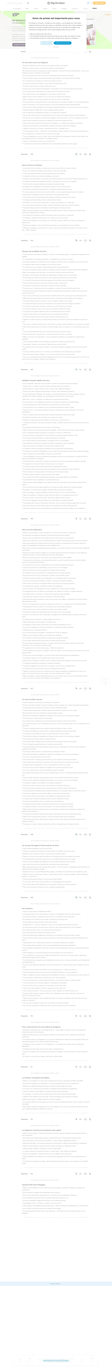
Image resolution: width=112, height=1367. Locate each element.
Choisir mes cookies (47, 43)
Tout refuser (56, 47)
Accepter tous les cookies (62, 43)
